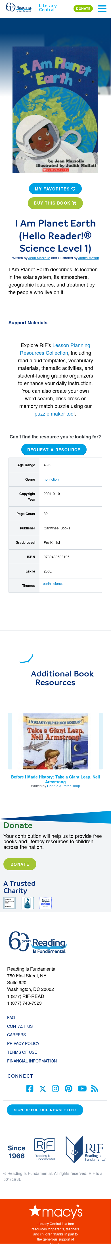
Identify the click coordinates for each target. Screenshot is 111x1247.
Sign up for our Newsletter (45, 1110)
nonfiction (51, 479)
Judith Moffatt (88, 257)
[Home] (22, 6)
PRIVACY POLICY (23, 1043)
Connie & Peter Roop (63, 785)
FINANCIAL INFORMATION (32, 1061)
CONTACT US (21, 1026)
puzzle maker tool (55, 413)
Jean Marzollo (39, 257)
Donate (20, 864)
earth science (53, 583)
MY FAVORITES (53, 189)
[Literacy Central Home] (48, 6)
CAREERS (16, 1034)
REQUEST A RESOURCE (54, 449)
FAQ (11, 1017)
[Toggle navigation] (102, 8)
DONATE (83, 8)
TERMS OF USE (25, 1052)
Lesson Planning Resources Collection (55, 348)
